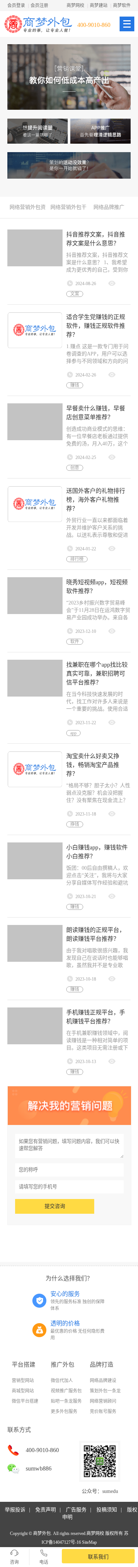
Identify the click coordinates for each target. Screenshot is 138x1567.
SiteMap (89, 1542)
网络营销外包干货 (68, 209)
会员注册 (39, 5)
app (73, 733)
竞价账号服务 (103, 1411)
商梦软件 (122, 5)
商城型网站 (23, 1391)
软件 (74, 641)
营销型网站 (23, 1380)
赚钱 (74, 385)
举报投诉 (15, 1509)
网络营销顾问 (103, 1401)
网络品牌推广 (108, 207)
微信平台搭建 (25, 1401)
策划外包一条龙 (105, 1391)
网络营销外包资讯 (28, 209)
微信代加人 (62, 1380)
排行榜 (77, 559)
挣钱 (74, 824)
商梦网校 (75, 5)
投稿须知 (106, 1509)
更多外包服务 (64, 1411)
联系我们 (98, 1557)
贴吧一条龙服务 (66, 1401)
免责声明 (45, 1509)
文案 (74, 294)
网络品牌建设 (103, 1380)
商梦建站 (98, 5)
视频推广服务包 (66, 1391)
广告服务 (76, 1509)
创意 (74, 467)
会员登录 (16, 5)
